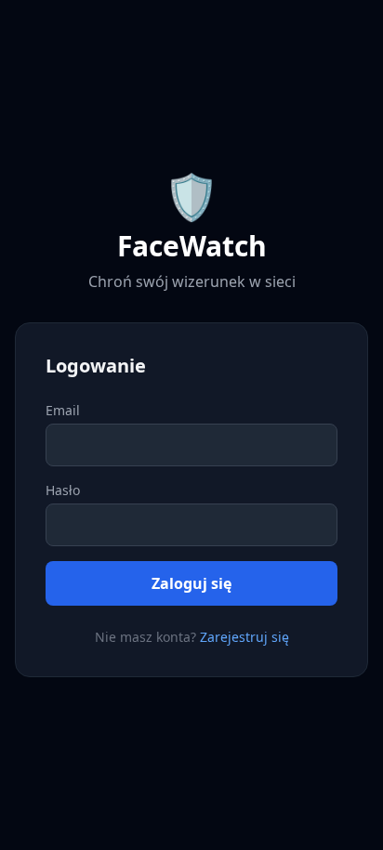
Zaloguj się (191, 583)
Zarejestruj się (244, 637)
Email (63, 410)
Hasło (63, 490)
